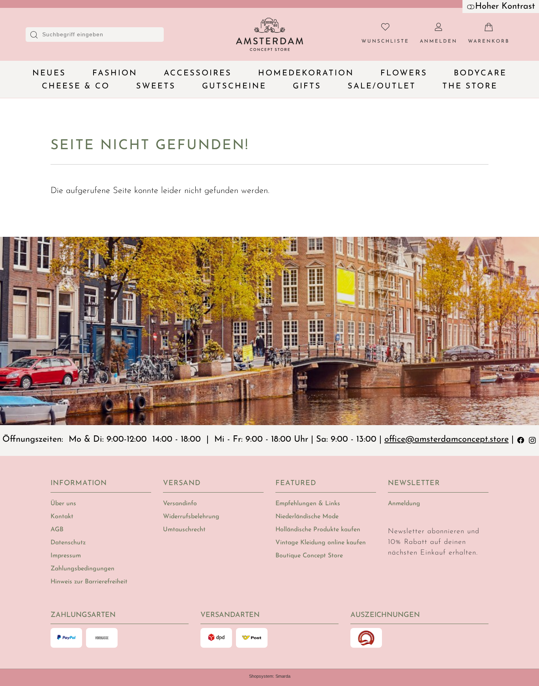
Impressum (66, 556)
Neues (49, 73)
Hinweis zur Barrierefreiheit (89, 582)
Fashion (114, 73)
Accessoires (198, 73)
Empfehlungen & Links (307, 503)
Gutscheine (234, 86)
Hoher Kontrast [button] (505, 6)
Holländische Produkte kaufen (317, 530)
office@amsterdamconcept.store (446, 439)
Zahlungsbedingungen (82, 569)
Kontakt (62, 517)
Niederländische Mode (307, 517)
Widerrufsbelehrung (191, 517)
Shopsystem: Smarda (269, 676)
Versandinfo (180, 503)
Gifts (307, 86)
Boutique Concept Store (309, 556)
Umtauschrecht (184, 530)
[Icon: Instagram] (532, 439)
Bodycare (480, 73)
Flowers (403, 73)
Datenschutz (68, 543)
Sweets (156, 86)
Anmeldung (404, 503)
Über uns (63, 503)
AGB (57, 530)
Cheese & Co (76, 86)
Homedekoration (306, 73)
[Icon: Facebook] (521, 439)
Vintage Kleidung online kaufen (320, 543)
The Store (470, 86)
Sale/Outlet (382, 86)
